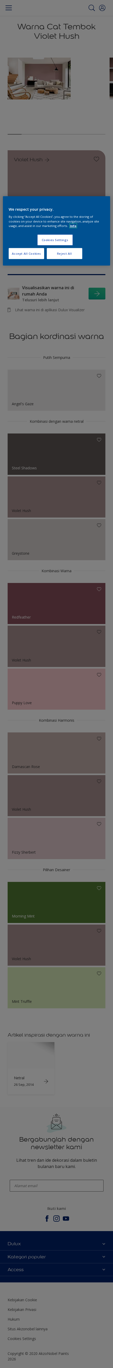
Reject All (64, 253)
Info (73, 225)
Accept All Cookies (26, 253)
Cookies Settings (55, 240)
